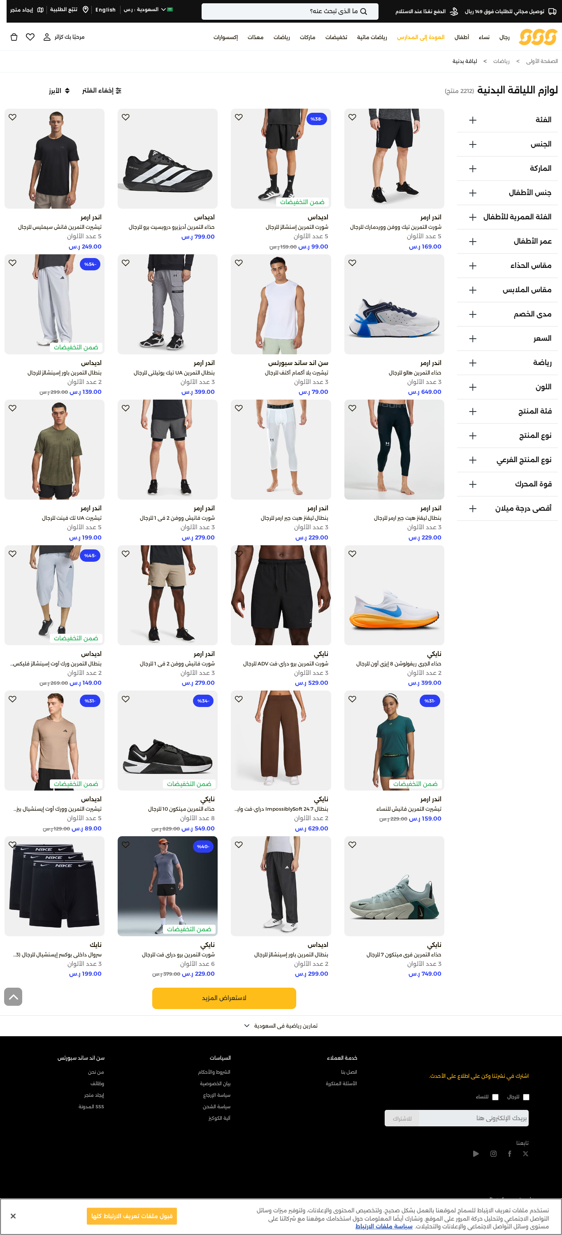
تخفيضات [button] (336, 37)
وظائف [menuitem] (97, 1083)
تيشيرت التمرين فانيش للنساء (408, 809)
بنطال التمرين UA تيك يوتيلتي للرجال (174, 373)
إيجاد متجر (22, 10)
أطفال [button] (462, 37)
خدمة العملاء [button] (342, 1058)
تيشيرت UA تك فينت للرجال (72, 518)
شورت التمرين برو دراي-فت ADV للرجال (285, 664)
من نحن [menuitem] (96, 1072)
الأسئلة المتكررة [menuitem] (341, 1083)
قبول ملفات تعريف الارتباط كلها (131, 1215)
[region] (281, 1216)
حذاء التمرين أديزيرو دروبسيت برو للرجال (172, 227)
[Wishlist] (30, 37)
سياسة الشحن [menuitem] (216, 1106)
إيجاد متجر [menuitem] (94, 1095)
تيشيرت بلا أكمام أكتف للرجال (296, 373)
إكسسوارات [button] (226, 37)
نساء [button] (484, 37)
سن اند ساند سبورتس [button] (81, 1058)
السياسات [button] (220, 1058)
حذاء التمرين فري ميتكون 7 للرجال (404, 954)
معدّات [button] (256, 37)
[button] (101, 90)
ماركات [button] (308, 37)
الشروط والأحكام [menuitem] (214, 1072)
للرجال (513, 1097)
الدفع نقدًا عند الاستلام (421, 11)
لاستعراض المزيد (224, 998)
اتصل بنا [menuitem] (349, 1072)
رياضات (501, 61)
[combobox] (290, 11)
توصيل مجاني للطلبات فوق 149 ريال (505, 11)
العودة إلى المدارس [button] (421, 37)
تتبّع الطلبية (64, 9)
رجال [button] (504, 37)
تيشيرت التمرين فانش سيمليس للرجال (60, 227)
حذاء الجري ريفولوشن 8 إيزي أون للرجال (398, 664)
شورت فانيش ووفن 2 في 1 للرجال (177, 518)
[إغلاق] (13, 1216)
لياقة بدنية (465, 61)
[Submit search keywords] (371, 11)
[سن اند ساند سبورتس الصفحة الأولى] (538, 36)
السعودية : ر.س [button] (142, 9)
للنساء (482, 1097)
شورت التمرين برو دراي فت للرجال (178, 954)
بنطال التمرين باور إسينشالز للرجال (65, 373)
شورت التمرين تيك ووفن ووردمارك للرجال (395, 227)
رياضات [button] (282, 37)
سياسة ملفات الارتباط (384, 1226)
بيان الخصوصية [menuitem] (215, 1083)
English (105, 9)
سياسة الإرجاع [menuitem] (216, 1095)
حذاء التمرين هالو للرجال (415, 373)
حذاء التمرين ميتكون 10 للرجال (181, 809)
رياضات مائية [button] (372, 37)
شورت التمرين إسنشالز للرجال (297, 227)
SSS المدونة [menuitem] (91, 1106)
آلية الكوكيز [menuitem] (219, 1118)
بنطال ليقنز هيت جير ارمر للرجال (407, 518)
